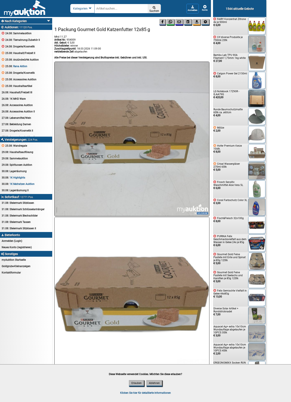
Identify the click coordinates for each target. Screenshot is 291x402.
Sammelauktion (17, 33)
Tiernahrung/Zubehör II (21, 39)
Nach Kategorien (14, 21)
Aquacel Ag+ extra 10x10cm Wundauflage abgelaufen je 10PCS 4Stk (229, 349)
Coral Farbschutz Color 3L (230, 201)
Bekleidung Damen (16, 124)
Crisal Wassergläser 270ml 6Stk (226, 166)
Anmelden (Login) (12, 240)
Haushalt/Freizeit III (17, 92)
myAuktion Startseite (14, 259)
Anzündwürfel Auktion (20, 59)
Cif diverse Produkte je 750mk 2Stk (228, 40)
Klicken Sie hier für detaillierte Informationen (145, 392)
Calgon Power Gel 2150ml (230, 75)
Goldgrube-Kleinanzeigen (16, 266)
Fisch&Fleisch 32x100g (228, 220)
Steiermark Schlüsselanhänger (23, 209)
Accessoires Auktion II (18, 111)
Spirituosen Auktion (17, 164)
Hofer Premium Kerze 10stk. (227, 148)
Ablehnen (154, 383)
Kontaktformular (11, 272)
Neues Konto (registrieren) (17, 247)
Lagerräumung (14, 171)
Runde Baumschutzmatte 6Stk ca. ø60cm (228, 112)
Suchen (154, 9)
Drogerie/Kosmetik (18, 46)
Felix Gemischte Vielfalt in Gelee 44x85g (230, 293)
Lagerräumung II (15, 190)
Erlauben (136, 383)
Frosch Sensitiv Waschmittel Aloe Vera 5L (228, 185)
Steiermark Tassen (16, 222)
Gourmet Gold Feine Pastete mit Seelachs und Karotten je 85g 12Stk (228, 277)
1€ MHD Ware (14, 98)
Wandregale (14, 145)
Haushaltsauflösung (17, 152)
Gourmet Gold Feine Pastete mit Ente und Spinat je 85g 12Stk (229, 259)
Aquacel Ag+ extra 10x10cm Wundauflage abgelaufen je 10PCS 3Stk (229, 331)
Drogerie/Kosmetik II (17, 130)
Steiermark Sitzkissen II (19, 228)
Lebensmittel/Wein (16, 117)
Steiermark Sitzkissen (18, 202)
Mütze (218, 129)
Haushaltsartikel (17, 86)
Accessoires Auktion (19, 79)
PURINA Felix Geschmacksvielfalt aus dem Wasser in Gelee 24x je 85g (229, 241)
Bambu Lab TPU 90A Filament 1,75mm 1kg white (229, 58)
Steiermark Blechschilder (20, 215)
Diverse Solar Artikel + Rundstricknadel (225, 311)
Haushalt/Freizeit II (18, 53)
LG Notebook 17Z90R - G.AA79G (226, 94)
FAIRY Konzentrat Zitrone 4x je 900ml (229, 22)
